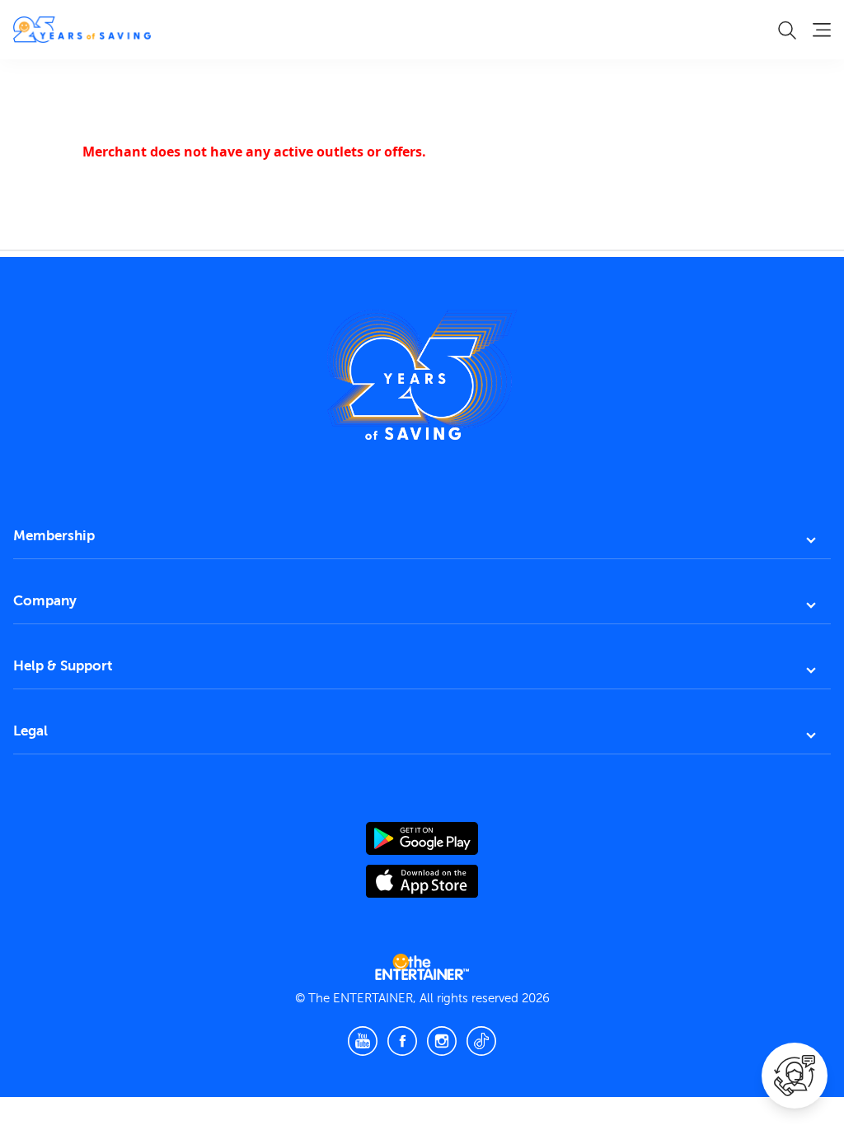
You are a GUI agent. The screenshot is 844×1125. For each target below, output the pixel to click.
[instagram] (442, 1041)
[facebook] (402, 1041)
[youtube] (362, 1041)
